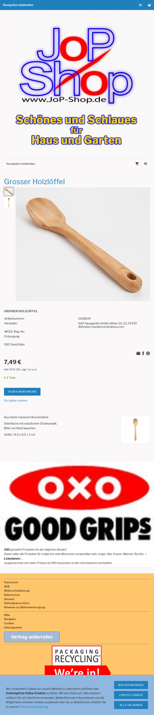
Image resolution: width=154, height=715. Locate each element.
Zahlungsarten (13, 627)
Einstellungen (131, 695)
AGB (6, 586)
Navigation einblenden (18, 5)
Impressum (11, 582)
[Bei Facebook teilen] (143, 354)
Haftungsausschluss (16, 603)
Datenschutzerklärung (33, 706)
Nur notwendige (131, 685)
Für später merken (15, 400)
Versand (32, 369)
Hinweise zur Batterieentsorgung (24, 607)
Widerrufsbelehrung (16, 590)
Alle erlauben (131, 705)
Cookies (9, 623)
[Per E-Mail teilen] (138, 354)
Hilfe (7, 615)
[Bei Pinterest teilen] (148, 354)
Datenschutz (12, 594)
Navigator (10, 619)
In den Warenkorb (22, 391)
